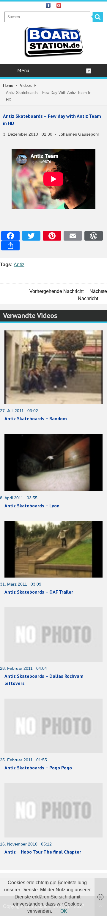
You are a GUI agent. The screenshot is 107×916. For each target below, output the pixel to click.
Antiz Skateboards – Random (35, 418)
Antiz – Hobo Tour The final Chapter (42, 852)
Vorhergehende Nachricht (56, 291)
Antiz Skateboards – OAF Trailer (38, 592)
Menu (23, 70)
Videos (26, 85)
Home (8, 85)
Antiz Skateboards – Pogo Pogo (38, 768)
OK (63, 911)
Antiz (19, 264)
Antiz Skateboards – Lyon (31, 506)
